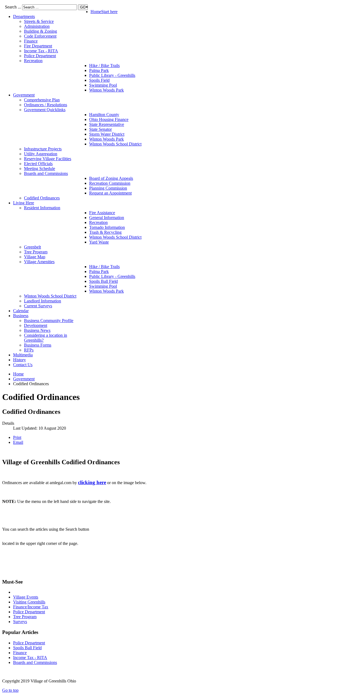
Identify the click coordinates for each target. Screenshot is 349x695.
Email (18, 442)
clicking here (92, 482)
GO (83, 7)
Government (24, 379)
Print (17, 437)
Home (18, 374)
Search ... (13, 7)
